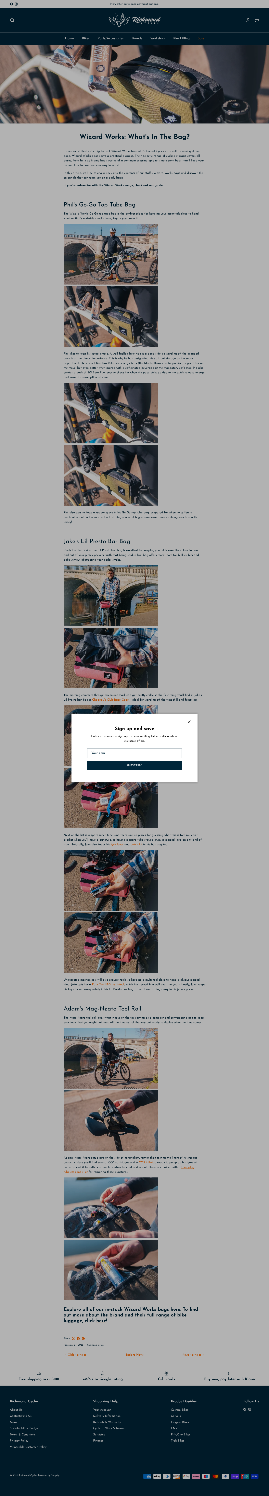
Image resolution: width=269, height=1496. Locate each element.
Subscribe (134, 765)
